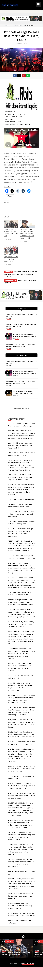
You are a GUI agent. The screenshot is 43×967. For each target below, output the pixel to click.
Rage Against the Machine (25, 274)
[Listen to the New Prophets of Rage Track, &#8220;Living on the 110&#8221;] (11, 224)
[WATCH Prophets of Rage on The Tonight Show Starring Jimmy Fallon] (11, 249)
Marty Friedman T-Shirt (13, 122)
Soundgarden (8, 277)
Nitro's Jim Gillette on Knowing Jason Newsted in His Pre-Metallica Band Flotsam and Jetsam (21, 445)
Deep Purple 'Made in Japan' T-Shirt (17, 124)
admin (25, 43)
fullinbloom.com (28, 963)
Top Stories (7, 283)
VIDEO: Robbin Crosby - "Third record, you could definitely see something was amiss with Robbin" (21, 624)
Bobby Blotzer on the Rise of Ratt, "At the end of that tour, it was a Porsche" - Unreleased (21, 896)
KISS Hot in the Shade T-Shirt (15, 114)
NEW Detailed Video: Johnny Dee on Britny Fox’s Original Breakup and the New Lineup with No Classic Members (21, 734)
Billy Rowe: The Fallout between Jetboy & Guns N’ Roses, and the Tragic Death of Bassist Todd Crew (21, 768)
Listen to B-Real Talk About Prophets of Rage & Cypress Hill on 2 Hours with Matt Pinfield (27, 233)
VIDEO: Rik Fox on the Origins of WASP (21, 499)
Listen (20, 280)
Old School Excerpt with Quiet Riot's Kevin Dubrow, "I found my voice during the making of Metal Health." (20, 602)
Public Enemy (12, 274)
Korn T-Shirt (9, 119)
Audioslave (17, 272)
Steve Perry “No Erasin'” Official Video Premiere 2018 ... (21, 954)
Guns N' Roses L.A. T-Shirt (13, 117)
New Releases (32, 280)
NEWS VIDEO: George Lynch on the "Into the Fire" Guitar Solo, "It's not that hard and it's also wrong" (21, 795)
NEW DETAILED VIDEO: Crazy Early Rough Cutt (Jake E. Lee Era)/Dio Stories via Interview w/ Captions (21, 785)
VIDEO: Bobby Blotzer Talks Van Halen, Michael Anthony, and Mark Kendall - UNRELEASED (21, 514)
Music (24, 280)
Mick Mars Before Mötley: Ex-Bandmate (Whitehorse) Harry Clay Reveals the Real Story (20, 905)
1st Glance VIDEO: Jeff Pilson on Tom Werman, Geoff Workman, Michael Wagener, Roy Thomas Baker (20, 477)
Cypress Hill (25, 272)
